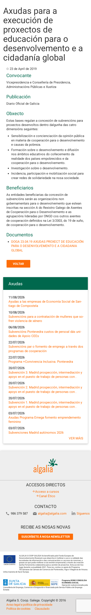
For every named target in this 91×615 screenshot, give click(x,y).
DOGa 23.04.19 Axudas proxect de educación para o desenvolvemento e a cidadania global (47, 246)
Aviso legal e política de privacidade (29, 604)
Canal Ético (47, 496)
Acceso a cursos (47, 492)
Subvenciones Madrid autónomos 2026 (35, 432)
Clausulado (42, 608)
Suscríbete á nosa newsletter (45, 536)
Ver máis (76, 438)
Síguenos (83, 513)
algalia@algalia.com (52, 513)
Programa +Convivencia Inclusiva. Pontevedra (40, 362)
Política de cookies (18, 608)
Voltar (18, 263)
